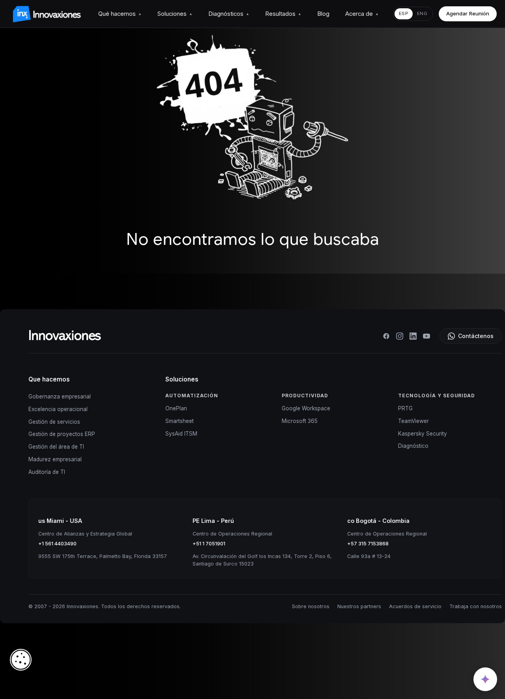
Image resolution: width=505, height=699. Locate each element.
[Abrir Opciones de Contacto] (485, 679)
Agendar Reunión (467, 13)
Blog (323, 13)
